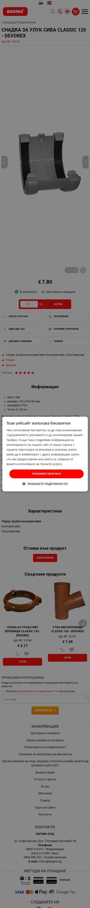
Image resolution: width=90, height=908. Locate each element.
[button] (45, 483)
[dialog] (45, 454)
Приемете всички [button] (46, 474)
